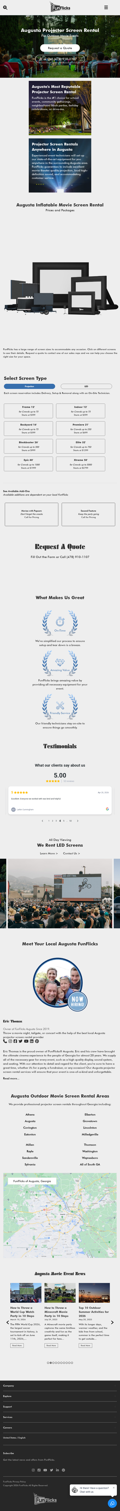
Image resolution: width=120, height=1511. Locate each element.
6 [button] (61, 1363)
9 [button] (69, 1363)
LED (86, 386)
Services (7, 1417)
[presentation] (2, 893)
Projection (29, 386)
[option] (26, 1317)
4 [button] (56, 1363)
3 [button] (53, 1363)
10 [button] (72, 1363)
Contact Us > (71, 853)
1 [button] (48, 1363)
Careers (7, 1427)
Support (7, 1406)
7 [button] (64, 1363)
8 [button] (67, 1363)
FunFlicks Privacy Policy (14, 1481)
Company (8, 1385)
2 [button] (51, 1363)
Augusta (30, 1121)
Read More (17, 1345)
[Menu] (106, 7)
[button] (7, 1322)
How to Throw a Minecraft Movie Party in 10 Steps (56, 1312)
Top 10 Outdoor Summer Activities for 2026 (94, 1312)
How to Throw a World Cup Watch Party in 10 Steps (22, 1312)
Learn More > (49, 853)
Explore (7, 1396)
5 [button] (59, 1363)
